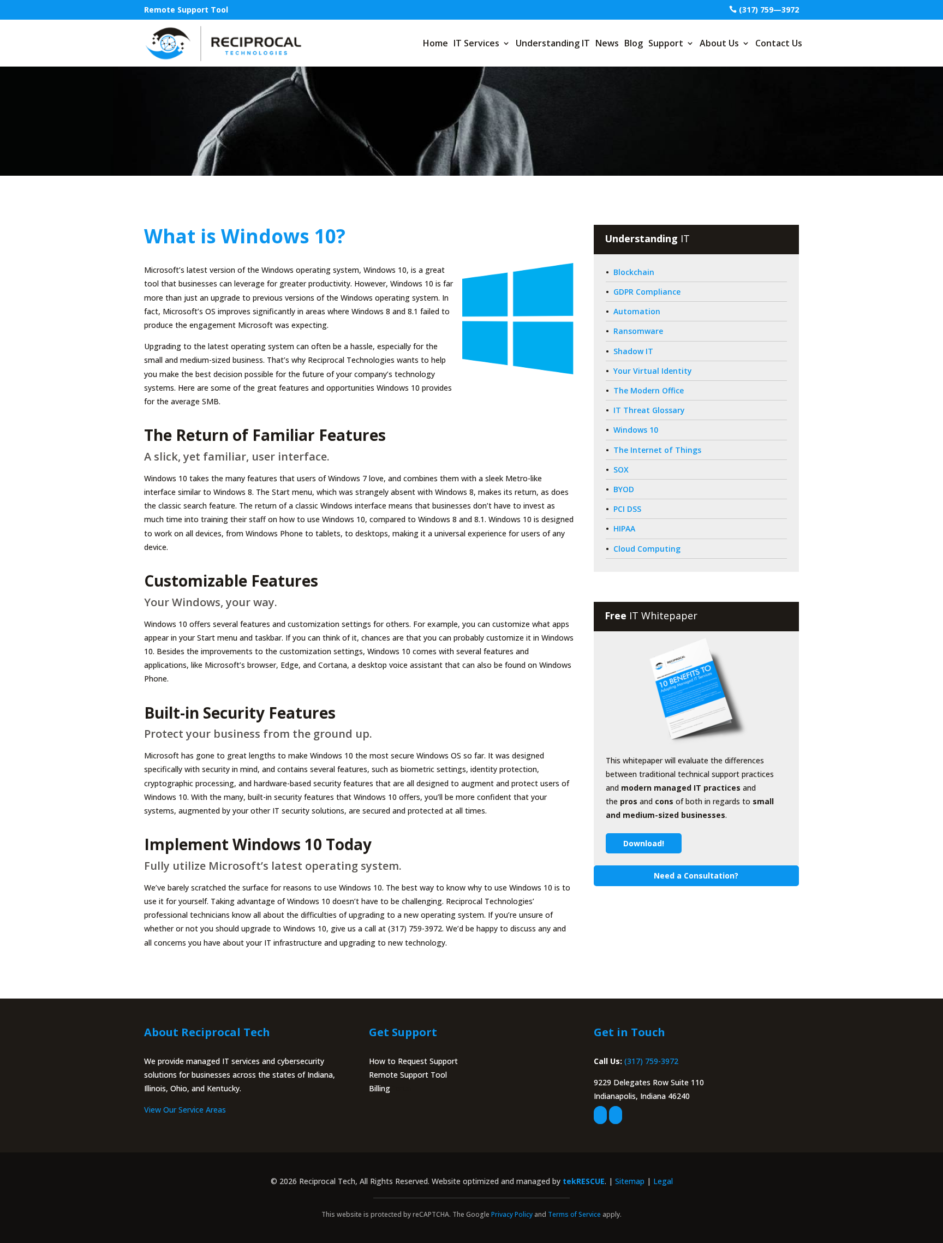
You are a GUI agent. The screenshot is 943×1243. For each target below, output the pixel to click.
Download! (643, 843)
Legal (663, 1181)
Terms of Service (574, 1214)
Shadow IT (633, 351)
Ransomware (638, 331)
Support (665, 43)
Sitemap (629, 1181)
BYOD (623, 489)
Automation (636, 311)
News (607, 43)
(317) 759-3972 (651, 1061)
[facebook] (600, 1115)
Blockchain (633, 272)
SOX (621, 469)
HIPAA (624, 528)
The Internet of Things (657, 450)
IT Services (476, 43)
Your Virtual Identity (652, 371)
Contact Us (778, 43)
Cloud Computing (647, 548)
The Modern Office (648, 390)
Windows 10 (635, 430)
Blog (633, 43)
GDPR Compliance (647, 291)
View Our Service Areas (185, 1109)
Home (435, 43)
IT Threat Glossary (649, 410)
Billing (379, 1088)
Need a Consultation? (696, 875)
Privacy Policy (512, 1214)
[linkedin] (615, 1115)
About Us (719, 43)
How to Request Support (413, 1061)
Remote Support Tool (186, 9)
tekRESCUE (584, 1181)
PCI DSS (627, 509)
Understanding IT (553, 43)
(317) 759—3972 (769, 9)
